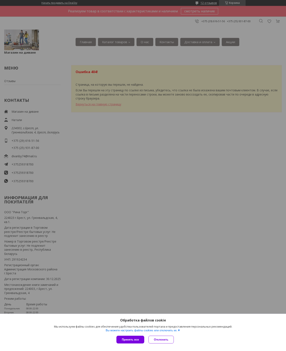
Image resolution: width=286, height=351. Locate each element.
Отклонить (161, 339)
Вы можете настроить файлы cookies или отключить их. (142, 330)
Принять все (130, 339)
